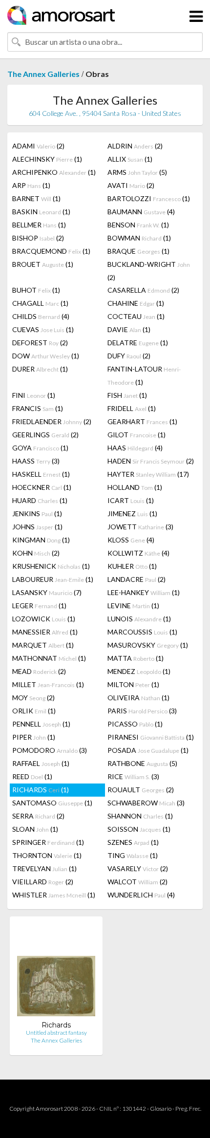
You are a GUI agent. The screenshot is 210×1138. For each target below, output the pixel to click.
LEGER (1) (39, 605)
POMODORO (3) (49, 750)
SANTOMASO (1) (52, 803)
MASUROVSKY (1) (147, 645)
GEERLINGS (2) (45, 434)
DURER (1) (40, 369)
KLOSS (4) (130, 540)
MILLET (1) (48, 684)
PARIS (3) (142, 711)
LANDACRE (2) (136, 579)
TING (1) (132, 855)
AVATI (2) (130, 185)
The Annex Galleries (43, 73)
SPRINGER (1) (48, 842)
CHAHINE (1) (135, 303)
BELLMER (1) (39, 225)
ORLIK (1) (34, 711)
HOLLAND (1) (134, 487)
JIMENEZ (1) (132, 513)
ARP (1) (31, 185)
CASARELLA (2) (143, 290)
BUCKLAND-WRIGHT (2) (148, 270)
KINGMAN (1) (41, 540)
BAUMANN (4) (141, 211)
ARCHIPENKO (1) (54, 172)
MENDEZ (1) (138, 671)
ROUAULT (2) (140, 789)
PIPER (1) (33, 737)
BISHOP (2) (38, 238)
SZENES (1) (133, 842)
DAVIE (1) (128, 329)
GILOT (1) (136, 434)
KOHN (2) (36, 553)
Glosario (160, 1108)
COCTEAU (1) (136, 316)
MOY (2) (33, 697)
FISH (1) (127, 395)
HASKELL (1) (41, 474)
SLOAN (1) (35, 829)
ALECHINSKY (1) (47, 159)
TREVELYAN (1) (44, 868)
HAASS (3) (36, 461)
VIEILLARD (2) (42, 881)
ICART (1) (130, 500)
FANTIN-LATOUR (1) (144, 375)
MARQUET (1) (43, 645)
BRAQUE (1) (138, 251)
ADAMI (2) (38, 146)
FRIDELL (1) (131, 408)
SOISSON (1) (138, 829)
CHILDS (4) (40, 316)
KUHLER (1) (132, 566)
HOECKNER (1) (41, 487)
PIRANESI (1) (150, 737)
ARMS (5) (137, 172)
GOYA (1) (40, 448)
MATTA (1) (135, 658)
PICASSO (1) (135, 724)
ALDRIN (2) (135, 146)
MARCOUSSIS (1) (142, 632)
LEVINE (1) (133, 605)
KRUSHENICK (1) (51, 566)
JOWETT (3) (140, 526)
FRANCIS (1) (37, 408)
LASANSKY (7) (47, 592)
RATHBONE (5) (142, 763)
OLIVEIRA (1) (138, 697)
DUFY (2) (128, 356)
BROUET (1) (42, 264)
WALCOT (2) (137, 881)
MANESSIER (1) (45, 632)
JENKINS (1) (37, 513)
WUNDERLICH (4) (141, 895)
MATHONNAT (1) (49, 658)
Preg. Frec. (188, 1108)
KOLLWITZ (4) (138, 553)
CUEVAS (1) (43, 329)
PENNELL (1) (41, 724)
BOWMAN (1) (139, 238)
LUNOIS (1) (139, 619)
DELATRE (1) (137, 342)
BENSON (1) (138, 225)
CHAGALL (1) (40, 303)
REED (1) (32, 776)
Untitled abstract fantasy (56, 1032)
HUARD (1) (39, 500)
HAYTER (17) (148, 474)
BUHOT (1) (36, 290)
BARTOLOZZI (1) (148, 198)
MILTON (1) (133, 684)
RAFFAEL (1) (40, 763)
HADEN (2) (150, 461)
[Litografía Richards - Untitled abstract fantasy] (56, 972)
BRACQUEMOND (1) (51, 251)
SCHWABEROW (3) (146, 803)
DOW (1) (45, 356)
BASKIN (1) (41, 211)
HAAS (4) (135, 448)
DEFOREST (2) (40, 342)
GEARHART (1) (142, 421)
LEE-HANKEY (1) (143, 592)
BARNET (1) (36, 198)
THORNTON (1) (47, 855)
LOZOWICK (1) (43, 619)
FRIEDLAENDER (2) (51, 421)
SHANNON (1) (140, 816)
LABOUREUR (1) (52, 579)
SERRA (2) (38, 816)
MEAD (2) (39, 671)
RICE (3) (133, 776)
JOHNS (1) (37, 526)
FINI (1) (33, 395)
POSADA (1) (148, 750)
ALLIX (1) (129, 159)
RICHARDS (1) (40, 789)
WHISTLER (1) (53, 895)
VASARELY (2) (137, 868)
